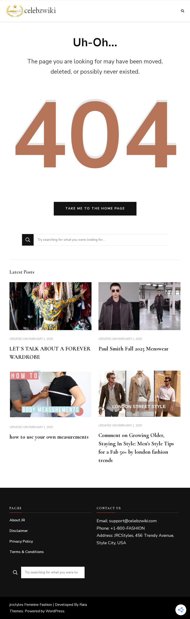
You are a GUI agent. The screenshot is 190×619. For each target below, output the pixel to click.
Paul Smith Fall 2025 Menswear (133, 348)
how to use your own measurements (49, 437)
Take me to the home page (95, 208)
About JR (17, 520)
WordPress (55, 611)
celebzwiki (40, 10)
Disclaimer (19, 530)
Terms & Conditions (27, 551)
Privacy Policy (21, 541)
